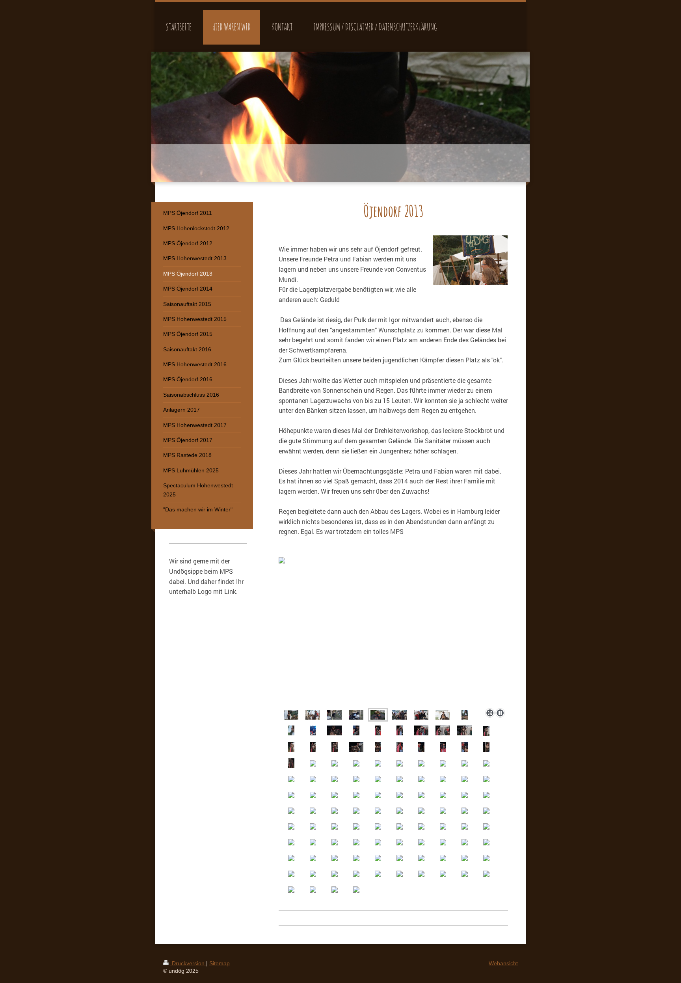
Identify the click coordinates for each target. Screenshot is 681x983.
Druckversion (188, 963)
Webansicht (503, 963)
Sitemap (219, 963)
